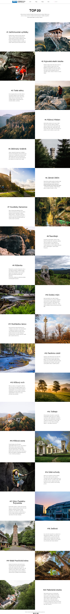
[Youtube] (37, 613)
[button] (32, 2)
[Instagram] (36, 613)
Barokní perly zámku (57, 185)
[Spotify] (33, 613)
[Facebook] (35, 613)
